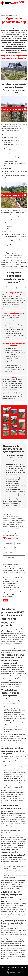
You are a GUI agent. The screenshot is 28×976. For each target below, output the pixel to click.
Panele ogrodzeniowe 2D (14, 109)
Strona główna (5, 13)
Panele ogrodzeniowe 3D (14, 195)
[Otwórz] (25, 3)
